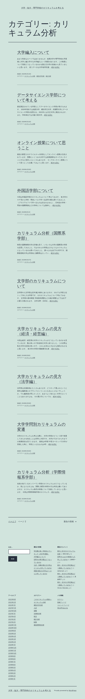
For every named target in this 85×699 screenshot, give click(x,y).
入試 (35, 608)
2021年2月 (12, 622)
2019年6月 (12, 665)
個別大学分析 (40, 76)
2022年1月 (12, 605)
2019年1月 (11, 679)
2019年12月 (12, 648)
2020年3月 (12, 639)
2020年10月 (12, 628)
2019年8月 (12, 659)
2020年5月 (12, 633)
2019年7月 (12, 662)
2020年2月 (12, 642)
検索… (10, 547)
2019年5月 (12, 667)
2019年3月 (12, 673)
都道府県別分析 (39, 625)
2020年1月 (12, 645)
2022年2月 (12, 602)
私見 (35, 616)
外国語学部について (35, 190)
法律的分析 (37, 613)
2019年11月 (12, 650)
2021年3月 (12, 619)
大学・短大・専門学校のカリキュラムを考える (42, 8)
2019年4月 (12, 670)
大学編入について (33, 52)
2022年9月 (12, 599)
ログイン (60, 599)
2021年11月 (12, 608)
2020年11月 (12, 625)
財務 (35, 622)
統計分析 (48, 76)
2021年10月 (12, 611)
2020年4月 (12, 636)
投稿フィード (61, 602)
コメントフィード (63, 605)
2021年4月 (12, 616)
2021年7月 (12, 613)
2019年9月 (12, 656)
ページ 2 (22, 521)
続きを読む (55, 67)
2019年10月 (12, 653)
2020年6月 (12, 630)
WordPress (72, 690)
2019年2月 (12, 676)
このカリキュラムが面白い (43, 599)
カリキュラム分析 (29, 76)
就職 (35, 611)
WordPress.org (62, 608)
